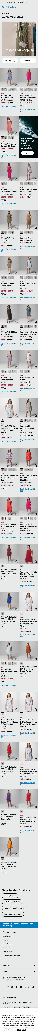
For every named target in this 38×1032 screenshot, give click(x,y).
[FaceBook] (16, 987)
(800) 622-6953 (10, 932)
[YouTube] (21, 987)
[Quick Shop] (16, 85)
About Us (6, 965)
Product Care (7, 952)
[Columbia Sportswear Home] (9, 7)
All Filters (8, 61)
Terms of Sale (16, 1007)
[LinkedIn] (29, 987)
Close (34, 1011)
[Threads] (12, 987)
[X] (25, 987)
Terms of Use (6, 1007)
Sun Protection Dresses (12, 914)
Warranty (6, 948)
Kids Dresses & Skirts (12, 902)
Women (6, 14)
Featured (27, 61)
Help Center (7, 936)
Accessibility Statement (11, 956)
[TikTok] (33, 987)
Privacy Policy (26, 1007)
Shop (5, 971)
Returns (5, 940)
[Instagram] (8, 987)
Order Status (7, 944)
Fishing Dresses (10, 896)
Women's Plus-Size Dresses (14, 908)
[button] (14, 979)
